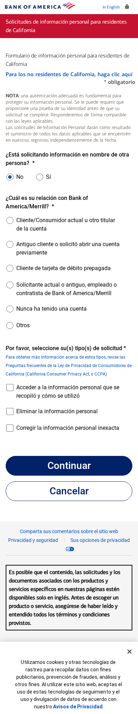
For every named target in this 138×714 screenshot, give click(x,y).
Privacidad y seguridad (33, 540)
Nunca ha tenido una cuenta (51, 308)
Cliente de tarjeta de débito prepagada (63, 268)
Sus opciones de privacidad (100, 540)
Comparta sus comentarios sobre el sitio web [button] (69, 531)
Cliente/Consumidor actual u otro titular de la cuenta (65, 224)
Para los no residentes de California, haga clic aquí (69, 74)
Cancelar (69, 491)
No (19, 176)
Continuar (69, 465)
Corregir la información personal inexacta (67, 428)
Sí (48, 176)
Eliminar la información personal (57, 411)
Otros (23, 325)
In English (111, 7)
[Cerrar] (129, 651)
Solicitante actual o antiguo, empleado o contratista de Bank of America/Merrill (66, 289)
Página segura (128, 7)
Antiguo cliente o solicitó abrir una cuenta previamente (68, 248)
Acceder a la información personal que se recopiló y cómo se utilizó (67, 391)
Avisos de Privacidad (78, 706)
